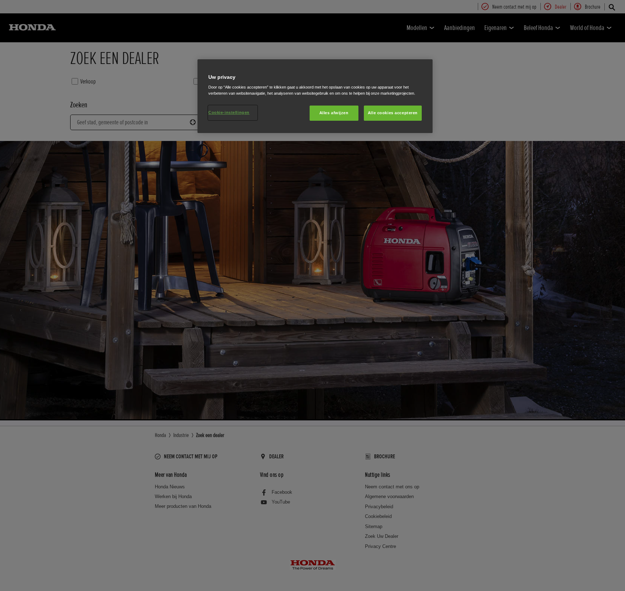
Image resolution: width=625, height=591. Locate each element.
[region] (315, 96)
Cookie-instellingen (229, 112)
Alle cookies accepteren (393, 113)
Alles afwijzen (334, 113)
